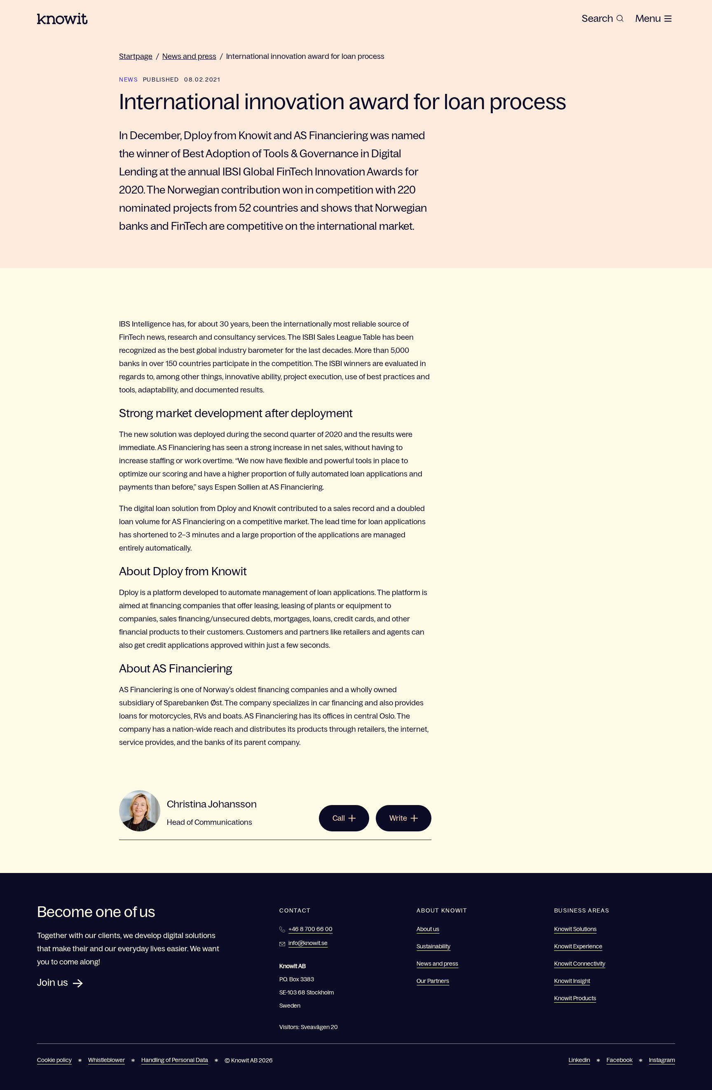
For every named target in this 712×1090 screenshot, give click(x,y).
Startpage (135, 56)
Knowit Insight (572, 981)
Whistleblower (106, 1060)
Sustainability (433, 946)
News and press (189, 56)
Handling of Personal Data (174, 1060)
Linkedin (579, 1060)
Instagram (662, 1060)
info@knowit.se (308, 943)
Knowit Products (575, 998)
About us (428, 929)
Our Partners (433, 981)
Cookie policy (54, 1060)
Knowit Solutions (575, 929)
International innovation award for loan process (305, 56)
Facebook (619, 1060)
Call (339, 818)
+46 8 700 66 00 (310, 929)
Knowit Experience (578, 946)
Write (398, 818)
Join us (52, 982)
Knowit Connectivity (579, 963)
